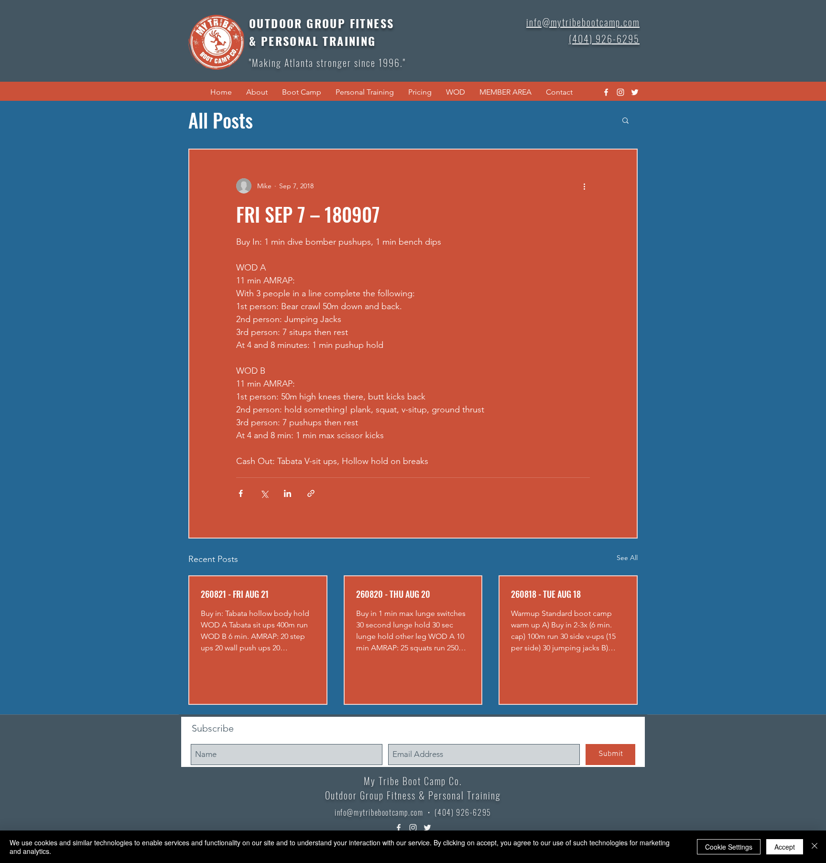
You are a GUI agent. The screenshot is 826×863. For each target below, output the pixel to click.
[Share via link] (310, 493)
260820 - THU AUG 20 (393, 594)
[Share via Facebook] (240, 493)
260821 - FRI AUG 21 (235, 594)
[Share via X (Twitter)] (264, 493)
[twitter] (635, 92)
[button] (257, 92)
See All (627, 557)
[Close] (814, 846)
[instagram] (620, 92)
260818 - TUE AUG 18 (546, 594)
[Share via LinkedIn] (287, 493)
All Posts (220, 120)
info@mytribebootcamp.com (379, 812)
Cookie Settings (728, 847)
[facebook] (606, 92)
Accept (784, 847)
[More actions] (584, 186)
